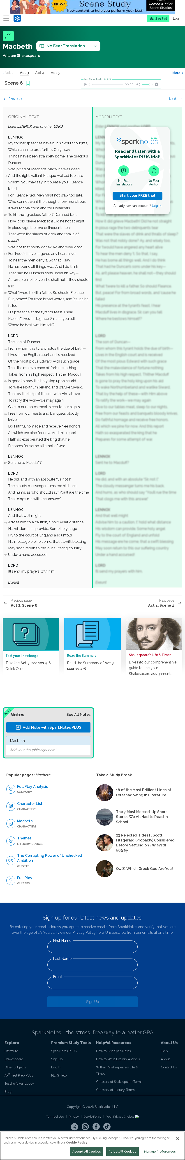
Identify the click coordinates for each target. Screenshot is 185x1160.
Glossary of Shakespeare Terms (119, 1082)
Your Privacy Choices (120, 1116)
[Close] (178, 1139)
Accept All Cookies (86, 1151)
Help (164, 1051)
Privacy (74, 1116)
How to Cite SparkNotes (113, 1051)
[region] (92, 1145)
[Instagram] (85, 1126)
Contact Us (169, 1067)
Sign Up (92, 1002)
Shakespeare (14, 1059)
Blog (8, 1091)
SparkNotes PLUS (63, 1051)
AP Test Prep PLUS (19, 1075)
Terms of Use (55, 1116)
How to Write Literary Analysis (118, 1059)
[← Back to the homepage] (17, 19)
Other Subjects (15, 1067)
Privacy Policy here (88, 932)
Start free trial (158, 18)
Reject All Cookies (122, 1151)
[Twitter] (74, 1126)
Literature (11, 1051)
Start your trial (137, 195)
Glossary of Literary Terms (115, 1090)
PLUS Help (59, 1075)
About (165, 1059)
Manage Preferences (160, 1151)
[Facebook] (96, 1126)
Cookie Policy (92, 1116)
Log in (177, 18)
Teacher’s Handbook (19, 1083)
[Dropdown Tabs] (95, 46)
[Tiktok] (107, 1126)
